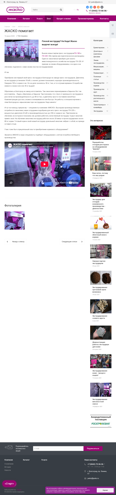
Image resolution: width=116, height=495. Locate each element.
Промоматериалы (86, 19)
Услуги (39, 19)
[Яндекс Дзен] (102, 7)
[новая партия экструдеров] (22, 41)
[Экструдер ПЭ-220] (15, 220)
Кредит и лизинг (64, 19)
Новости (8, 470)
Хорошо (105, 490)
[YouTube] (94, 7)
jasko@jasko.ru (96, 2)
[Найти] (60, 9)
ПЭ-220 (45, 56)
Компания (12, 19)
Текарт (19, 490)
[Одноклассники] (98, 7)
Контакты (104, 19)
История (8, 467)
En (75, 10)
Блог (49, 19)
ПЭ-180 (77, 53)
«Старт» (9, 483)
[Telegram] (91, 7)
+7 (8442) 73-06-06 (97, 11)
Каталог (27, 19)
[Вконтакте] (87, 7)
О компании (9, 464)
